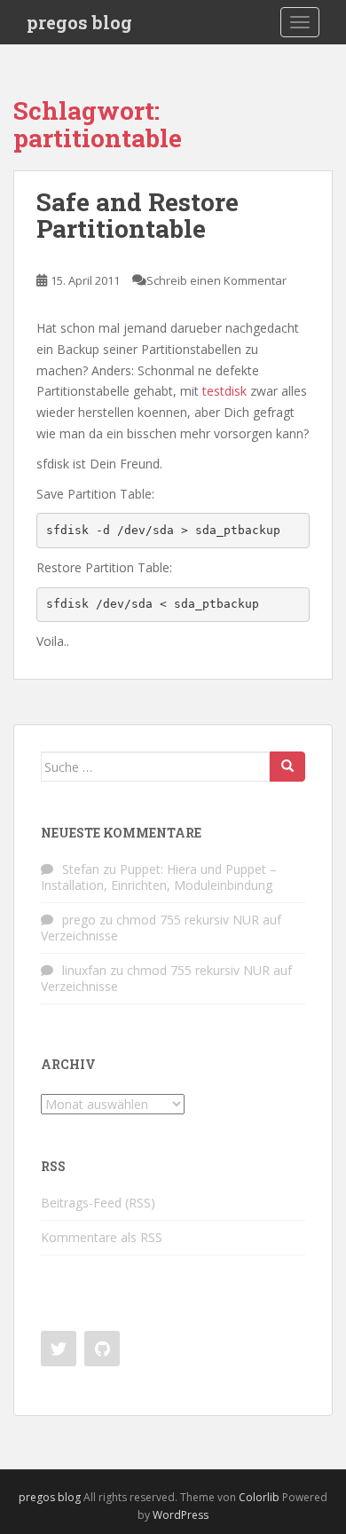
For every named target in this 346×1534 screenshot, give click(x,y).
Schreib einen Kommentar (216, 280)
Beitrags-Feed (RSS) (98, 1202)
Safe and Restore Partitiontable (137, 215)
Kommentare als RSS (101, 1237)
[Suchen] (287, 766)
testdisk (224, 390)
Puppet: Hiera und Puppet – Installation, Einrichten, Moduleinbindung (159, 877)
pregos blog (79, 22)
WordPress (180, 1514)
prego (79, 919)
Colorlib (259, 1497)
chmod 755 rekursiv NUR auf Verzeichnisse (161, 927)
